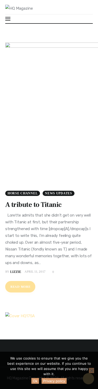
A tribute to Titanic (33, 204)
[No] (91, 370)
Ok (35, 381)
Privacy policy (54, 381)
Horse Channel (23, 193)
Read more (20, 287)
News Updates (58, 193)
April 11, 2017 (35, 272)
